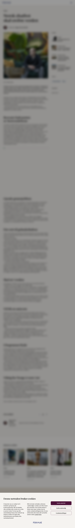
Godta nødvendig (61, 508)
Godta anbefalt (61, 503)
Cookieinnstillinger (61, 513)
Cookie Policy (37, 514)
